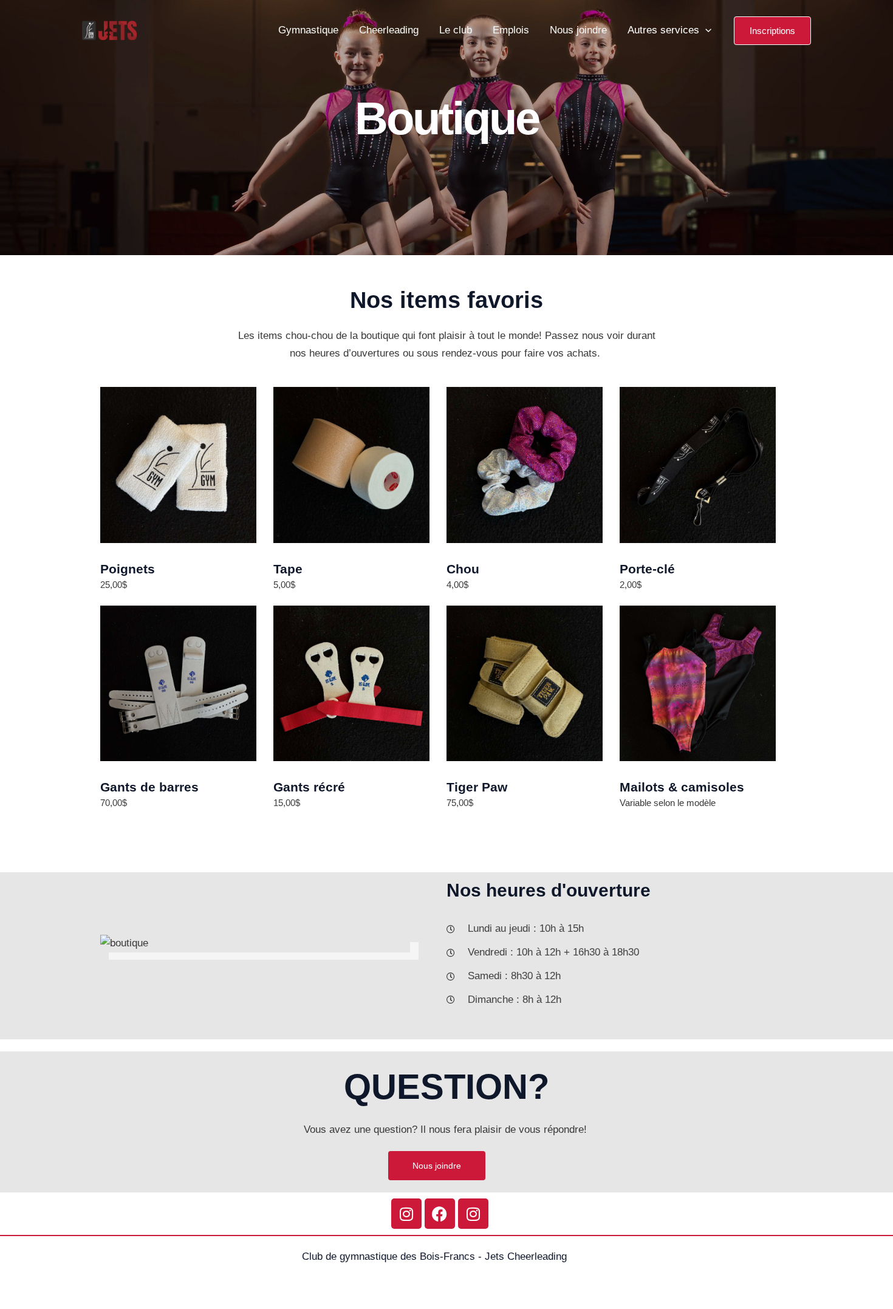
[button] (772, 30)
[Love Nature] (109, 29)
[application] (705, 30)
